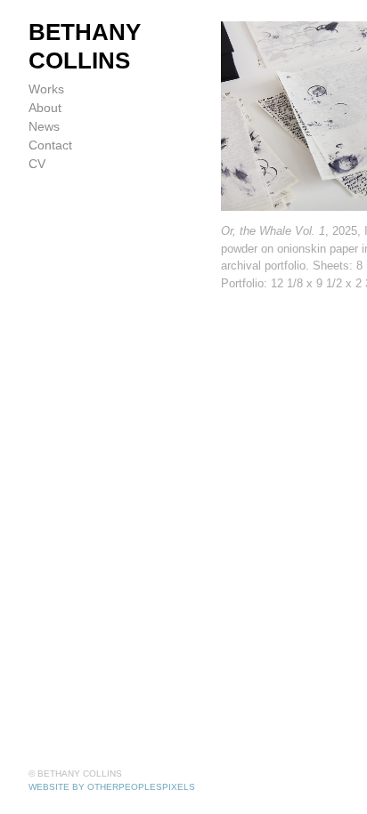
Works (46, 89)
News (44, 126)
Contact (50, 145)
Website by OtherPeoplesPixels (112, 787)
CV (37, 164)
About (45, 108)
